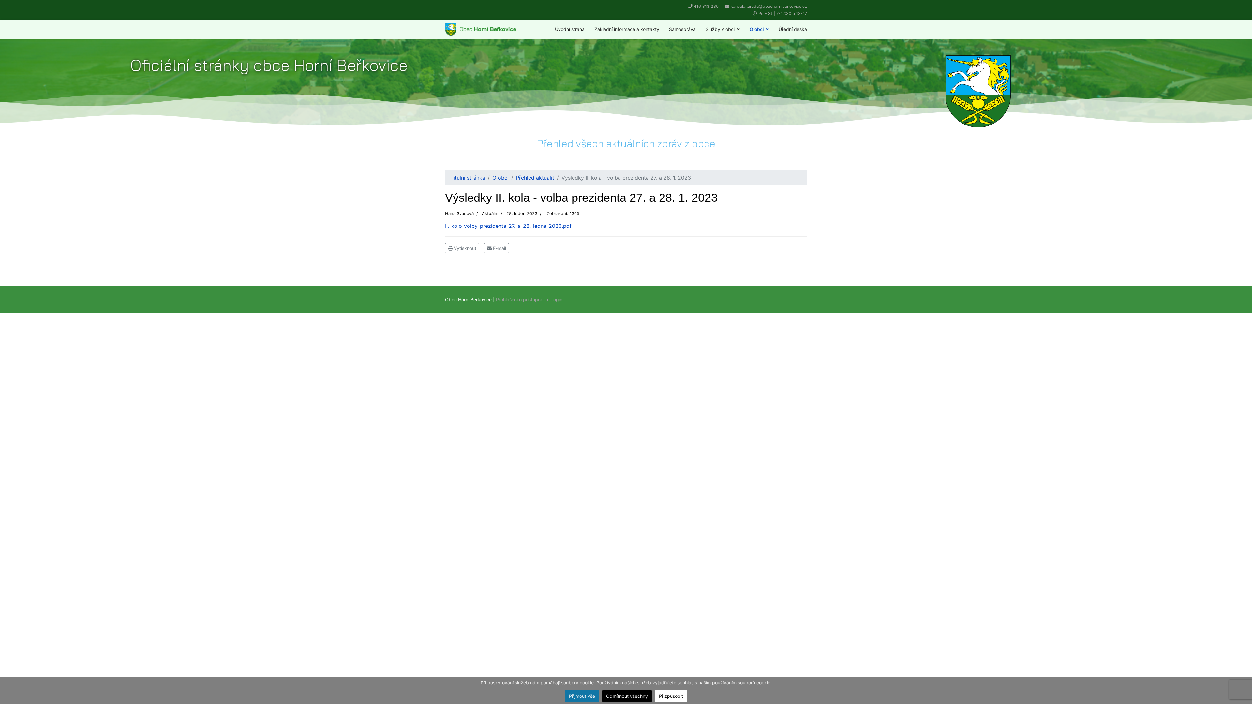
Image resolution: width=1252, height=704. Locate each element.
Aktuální (490, 213)
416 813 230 (706, 6)
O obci (757, 29)
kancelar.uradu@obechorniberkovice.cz (769, 6)
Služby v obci (720, 29)
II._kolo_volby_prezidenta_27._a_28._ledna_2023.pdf (508, 226)
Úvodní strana (570, 29)
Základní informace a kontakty (626, 29)
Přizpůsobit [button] (671, 696)
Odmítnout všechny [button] (627, 696)
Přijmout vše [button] (582, 696)
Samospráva (682, 29)
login (557, 299)
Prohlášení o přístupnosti (522, 299)
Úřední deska (793, 29)
